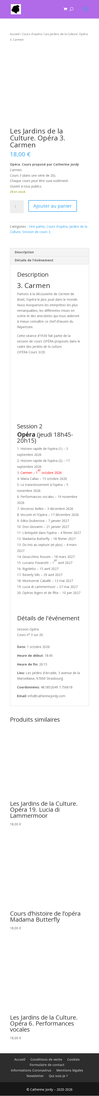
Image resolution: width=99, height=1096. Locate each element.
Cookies (73, 1059)
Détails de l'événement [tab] (34, 260)
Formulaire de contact (47, 1065)
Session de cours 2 (36, 232)
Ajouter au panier (52, 206)
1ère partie (37, 226)
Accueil (15, 34)
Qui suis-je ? (58, 1076)
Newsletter (35, 1076)
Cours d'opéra (32, 34)
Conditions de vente (46, 1059)
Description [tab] (24, 252)
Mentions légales (69, 1070)
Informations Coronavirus (31, 1070)
